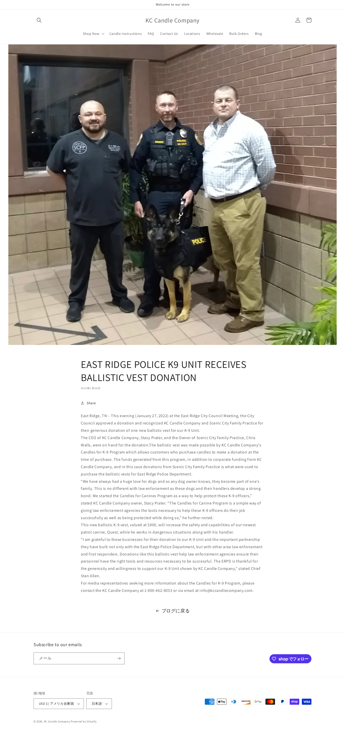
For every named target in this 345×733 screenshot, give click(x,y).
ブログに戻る (176, 611)
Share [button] (91, 403)
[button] (39, 20)
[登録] (118, 658)
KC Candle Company (57, 721)
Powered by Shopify (84, 721)
